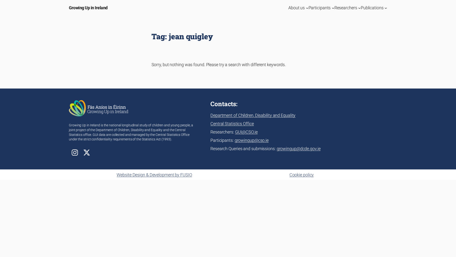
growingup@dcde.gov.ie (299, 148)
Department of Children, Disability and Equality (252, 115)
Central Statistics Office (232, 123)
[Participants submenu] (333, 7)
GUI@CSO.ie (246, 131)
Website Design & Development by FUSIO (154, 174)
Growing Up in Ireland (88, 7)
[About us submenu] (307, 7)
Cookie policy (302, 174)
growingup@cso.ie (252, 140)
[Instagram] (74, 152)
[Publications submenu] (386, 7)
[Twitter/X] (86, 152)
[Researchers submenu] (359, 7)
